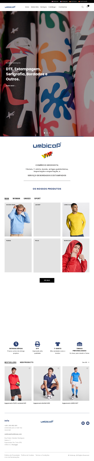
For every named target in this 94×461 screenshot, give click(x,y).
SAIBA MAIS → (67, 86)
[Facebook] (83, 423)
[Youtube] (87, 423)
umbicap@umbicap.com (13, 434)
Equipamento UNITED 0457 (41, 403)
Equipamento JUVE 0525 (69, 403)
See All (84, 362)
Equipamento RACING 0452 (13, 403)
